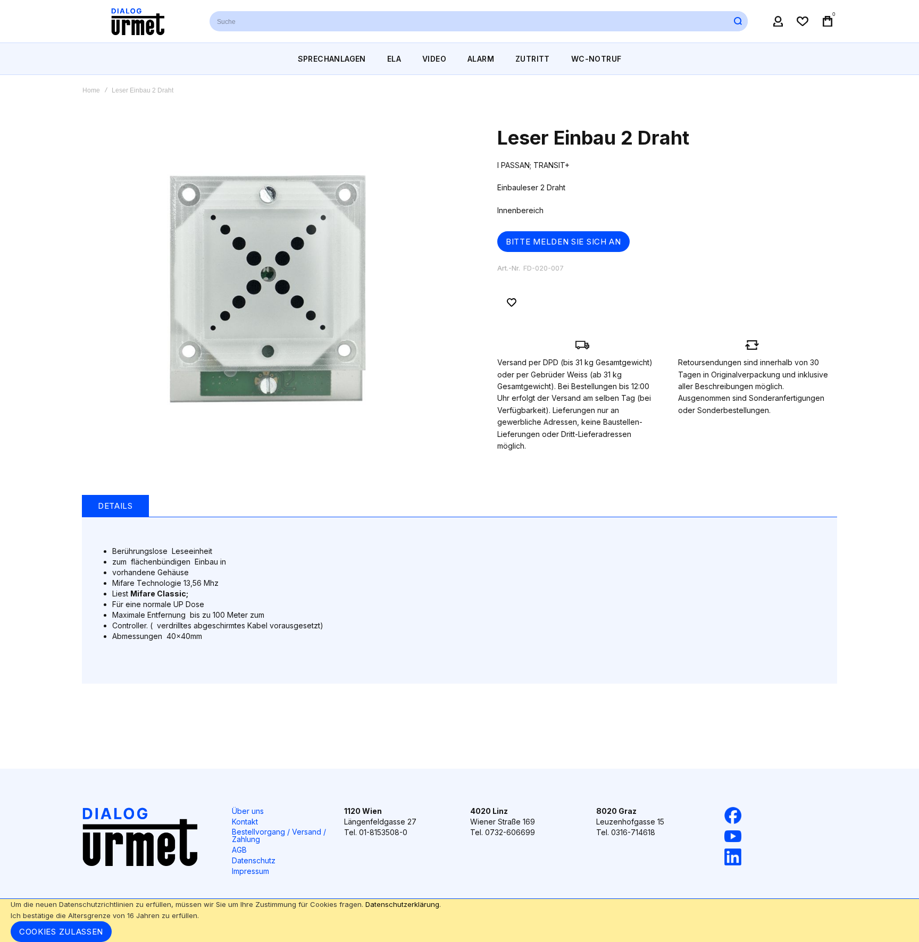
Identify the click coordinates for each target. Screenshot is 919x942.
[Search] (738, 21)
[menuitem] (332, 58)
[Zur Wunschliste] (511, 302)
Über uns (248, 810)
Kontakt (245, 821)
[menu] (459, 58)
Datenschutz (253, 860)
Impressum (250, 871)
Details (115, 506)
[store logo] (137, 21)
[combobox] (479, 21)
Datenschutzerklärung (402, 904)
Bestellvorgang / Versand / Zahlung (279, 835)
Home (91, 90)
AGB (239, 849)
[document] (459, 920)
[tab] (115, 506)
